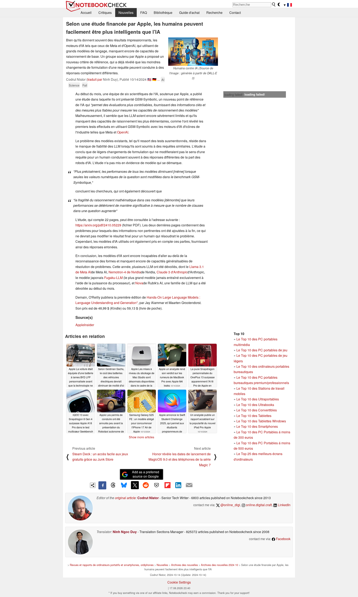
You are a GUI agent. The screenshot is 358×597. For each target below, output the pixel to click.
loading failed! (233, 94)
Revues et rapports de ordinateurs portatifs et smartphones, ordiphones (112, 565)
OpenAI (122, 132)
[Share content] (93, 485)
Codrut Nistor (148, 497)
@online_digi (230, 504)
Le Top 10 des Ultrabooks (255, 404)
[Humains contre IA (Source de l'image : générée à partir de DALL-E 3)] (193, 51)
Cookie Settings (179, 582)
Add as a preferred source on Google (145, 474)
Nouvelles (126, 12)
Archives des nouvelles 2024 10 (219, 565)
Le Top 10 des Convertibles (256, 410)
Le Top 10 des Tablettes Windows (261, 421)
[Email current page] (189, 485)
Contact (235, 12)
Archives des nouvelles (184, 565)
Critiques (105, 12)
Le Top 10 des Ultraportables (257, 399)
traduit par (94, 79)
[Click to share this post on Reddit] (146, 485)
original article (125, 497)
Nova (139, 283)
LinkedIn (283, 504)
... (158, 79)
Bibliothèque (163, 12)
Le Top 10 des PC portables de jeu (261, 350)
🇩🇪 (154, 79)
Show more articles (141, 437)
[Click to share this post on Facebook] (102, 485)
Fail (84, 85)
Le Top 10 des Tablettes (253, 415)
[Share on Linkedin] (178, 485)
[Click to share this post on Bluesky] (124, 485)
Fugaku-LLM (113, 277)
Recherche (214, 12)
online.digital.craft (258, 504)
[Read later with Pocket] (157, 485)
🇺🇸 (149, 79)
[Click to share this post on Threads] (113, 485)
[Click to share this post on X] (135, 485)
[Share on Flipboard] (167, 485)
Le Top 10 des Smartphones (257, 426)
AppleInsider (84, 324)
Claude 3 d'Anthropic (172, 272)
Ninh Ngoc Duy (125, 531)
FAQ (143, 12)
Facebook (282, 538)
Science (74, 85)
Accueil (86, 12)
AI (162, 79)
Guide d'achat (189, 12)
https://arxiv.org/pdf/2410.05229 (98, 225)
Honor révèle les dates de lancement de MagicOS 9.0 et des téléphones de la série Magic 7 (180, 459)
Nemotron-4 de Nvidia (125, 272)
